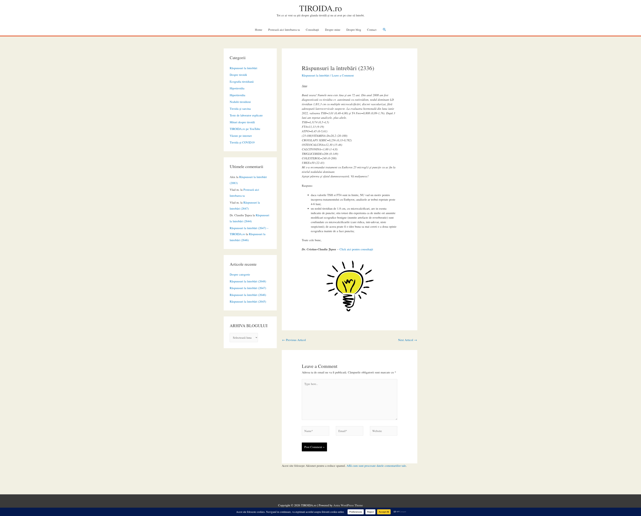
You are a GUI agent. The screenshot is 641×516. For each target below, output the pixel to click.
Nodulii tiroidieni (240, 102)
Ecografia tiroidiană (242, 81)
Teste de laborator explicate (246, 115)
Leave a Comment (343, 75)
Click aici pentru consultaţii (356, 249)
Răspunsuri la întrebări (243, 68)
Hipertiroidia (237, 95)
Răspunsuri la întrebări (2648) (248, 281)
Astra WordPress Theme (348, 505)
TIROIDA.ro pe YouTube (245, 129)
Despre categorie (240, 274)
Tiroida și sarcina (240, 109)
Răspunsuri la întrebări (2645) (248, 301)
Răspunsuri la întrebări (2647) (248, 288)
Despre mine (332, 30)
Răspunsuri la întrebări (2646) (248, 295)
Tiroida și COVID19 (242, 142)
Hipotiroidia (237, 88)
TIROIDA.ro (320, 8)
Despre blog (353, 30)
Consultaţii (312, 30)
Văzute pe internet (241, 136)
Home (258, 30)
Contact (371, 30)
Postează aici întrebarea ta (284, 30)
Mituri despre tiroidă (242, 122)
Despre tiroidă (238, 75)
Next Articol (407, 340)
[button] (384, 29)
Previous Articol (294, 340)
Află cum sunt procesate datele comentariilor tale (376, 466)
